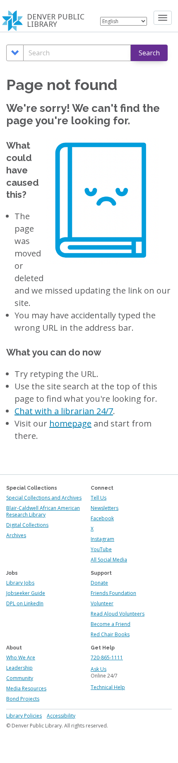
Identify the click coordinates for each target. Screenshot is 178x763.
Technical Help (108, 687)
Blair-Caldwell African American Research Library (43, 511)
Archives (16, 535)
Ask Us (98, 669)
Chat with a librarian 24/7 (63, 411)
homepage (70, 423)
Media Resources (26, 688)
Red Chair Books (110, 634)
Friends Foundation (113, 593)
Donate (99, 582)
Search (149, 52)
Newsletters (104, 508)
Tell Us (98, 497)
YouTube (101, 549)
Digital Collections (27, 524)
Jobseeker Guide (25, 593)
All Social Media (109, 559)
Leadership (19, 667)
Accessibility (61, 715)
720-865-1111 (107, 657)
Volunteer (102, 603)
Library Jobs (20, 582)
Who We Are (20, 657)
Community (19, 678)
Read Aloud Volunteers (117, 613)
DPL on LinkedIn (24, 603)
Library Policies (24, 715)
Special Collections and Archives (44, 497)
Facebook (102, 518)
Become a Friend (110, 624)
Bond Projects (22, 698)
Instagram (102, 539)
